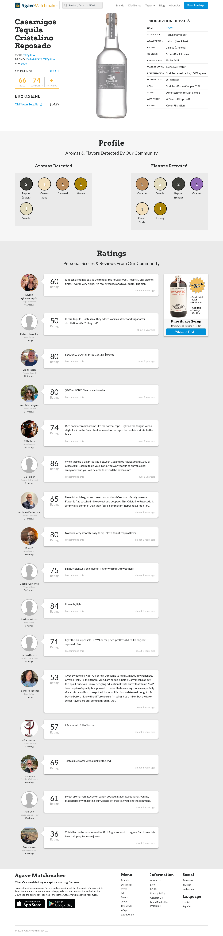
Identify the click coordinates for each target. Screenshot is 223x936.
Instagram (188, 888)
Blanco (124, 897)
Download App (196, 5)
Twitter (187, 884)
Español (187, 906)
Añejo (124, 910)
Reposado (126, 905)
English (186, 902)
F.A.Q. (153, 888)
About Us (174, 5)
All (122, 892)
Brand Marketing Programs (159, 904)
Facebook (188, 880)
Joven (124, 901)
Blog (162, 5)
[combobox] (82, 5)
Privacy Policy (157, 893)
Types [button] (149, 5)
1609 (24, 63)
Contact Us (156, 897)
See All (54, 71)
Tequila (29, 55)
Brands (120, 5)
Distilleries (134, 5)
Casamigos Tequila (40, 59)
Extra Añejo (127, 914)
